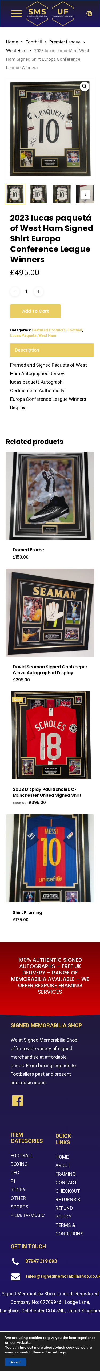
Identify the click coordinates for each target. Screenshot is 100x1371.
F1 (13, 1181)
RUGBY (18, 1189)
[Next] (85, 194)
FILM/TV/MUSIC (28, 1215)
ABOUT (62, 1165)
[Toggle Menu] (16, 13)
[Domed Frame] (50, 496)
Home (12, 42)
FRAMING (65, 1174)
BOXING (19, 1164)
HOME (62, 1157)
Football (34, 42)
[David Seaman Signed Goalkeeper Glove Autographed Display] (50, 613)
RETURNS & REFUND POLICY (67, 1208)
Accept (15, 1362)
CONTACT (66, 1182)
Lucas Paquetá (23, 335)
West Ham (16, 50)
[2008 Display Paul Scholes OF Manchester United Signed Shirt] (50, 735)
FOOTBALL (22, 1155)
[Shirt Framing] (50, 858)
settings (59, 1352)
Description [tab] (27, 350)
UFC (15, 1172)
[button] (84, 86)
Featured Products (49, 330)
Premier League (65, 42)
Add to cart (35, 311)
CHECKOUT (67, 1191)
